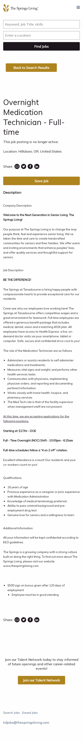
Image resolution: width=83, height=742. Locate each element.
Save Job (42, 181)
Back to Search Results (31, 67)
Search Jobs (11, 713)
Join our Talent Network (41, 680)
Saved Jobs (30, 713)
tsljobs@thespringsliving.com (26, 722)
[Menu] (78, 7)
